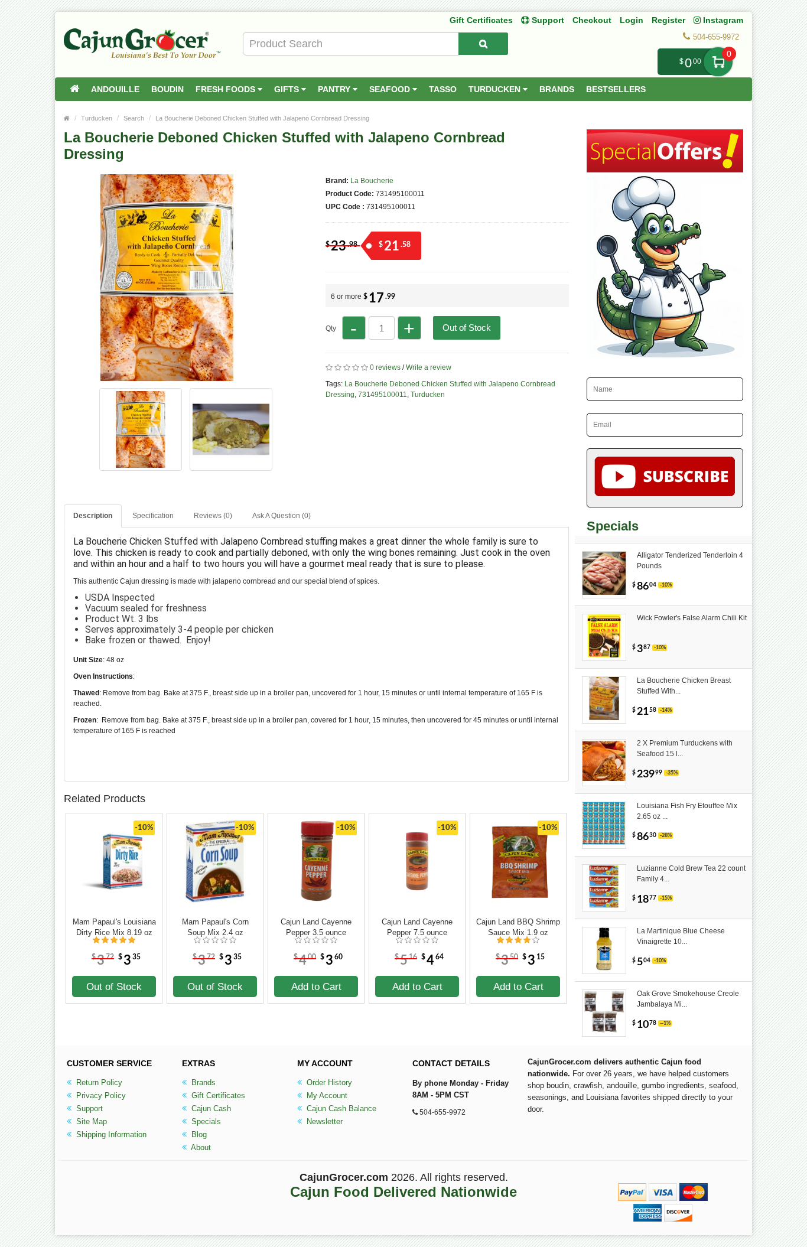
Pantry (335, 89)
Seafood (390, 89)
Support (88, 1108)
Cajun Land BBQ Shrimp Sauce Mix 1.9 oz (518, 927)
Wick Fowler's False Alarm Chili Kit (692, 618)
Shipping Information (110, 1134)
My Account (325, 1095)
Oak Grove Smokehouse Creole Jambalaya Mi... (688, 998)
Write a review (428, 367)
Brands (556, 89)
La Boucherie (371, 181)
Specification (153, 516)
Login (631, 20)
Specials (205, 1121)
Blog (198, 1134)
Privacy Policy (100, 1095)
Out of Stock (466, 328)
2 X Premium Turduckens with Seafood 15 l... (685, 748)
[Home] (74, 89)
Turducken (495, 89)
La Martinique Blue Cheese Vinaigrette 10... (681, 936)
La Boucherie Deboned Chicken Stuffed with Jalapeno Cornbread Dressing (262, 118)
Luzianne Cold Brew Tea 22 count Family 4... (691, 873)
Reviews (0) (213, 516)
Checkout (591, 20)
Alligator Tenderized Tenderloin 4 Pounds (690, 560)
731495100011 (382, 394)
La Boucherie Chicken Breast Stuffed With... (684, 685)
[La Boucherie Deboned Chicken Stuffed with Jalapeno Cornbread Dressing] (167, 376)
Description (92, 516)
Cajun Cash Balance (340, 1108)
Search (133, 118)
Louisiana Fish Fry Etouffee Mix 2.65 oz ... (687, 811)
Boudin (167, 89)
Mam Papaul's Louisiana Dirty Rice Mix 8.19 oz (114, 927)
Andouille (115, 89)
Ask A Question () (281, 516)
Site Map (90, 1121)
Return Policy (98, 1082)
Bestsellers (616, 89)
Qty (331, 328)
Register (668, 20)
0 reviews (385, 367)
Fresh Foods (227, 89)
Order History (328, 1082)
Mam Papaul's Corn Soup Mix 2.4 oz (215, 927)
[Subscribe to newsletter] (665, 477)
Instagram (722, 20)
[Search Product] (483, 43)
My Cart (718, 61)
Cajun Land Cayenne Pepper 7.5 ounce (417, 927)
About (200, 1147)
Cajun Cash (210, 1108)
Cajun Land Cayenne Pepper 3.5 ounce (316, 927)
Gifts (287, 89)
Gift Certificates (481, 20)
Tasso (443, 89)
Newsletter (323, 1121)
